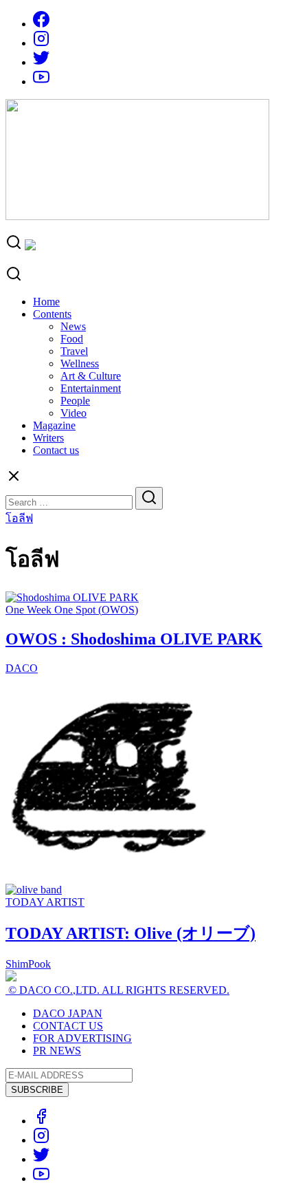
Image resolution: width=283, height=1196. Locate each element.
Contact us (56, 450)
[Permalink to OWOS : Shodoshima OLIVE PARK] (72, 597)
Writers (48, 438)
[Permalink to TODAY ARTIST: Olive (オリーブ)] (33, 889)
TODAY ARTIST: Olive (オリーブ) (130, 933)
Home (46, 301)
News (73, 326)
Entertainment (90, 388)
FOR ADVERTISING (82, 1038)
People (75, 400)
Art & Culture (90, 376)
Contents (52, 314)
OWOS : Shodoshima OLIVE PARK (133, 639)
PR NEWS (57, 1050)
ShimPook (28, 964)
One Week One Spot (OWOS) (71, 610)
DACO (21, 668)
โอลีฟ (19, 518)
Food (71, 339)
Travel (74, 351)
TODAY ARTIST (44, 902)
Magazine (54, 425)
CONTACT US (68, 1026)
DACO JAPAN (67, 1013)
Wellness (79, 363)
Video (73, 413)
